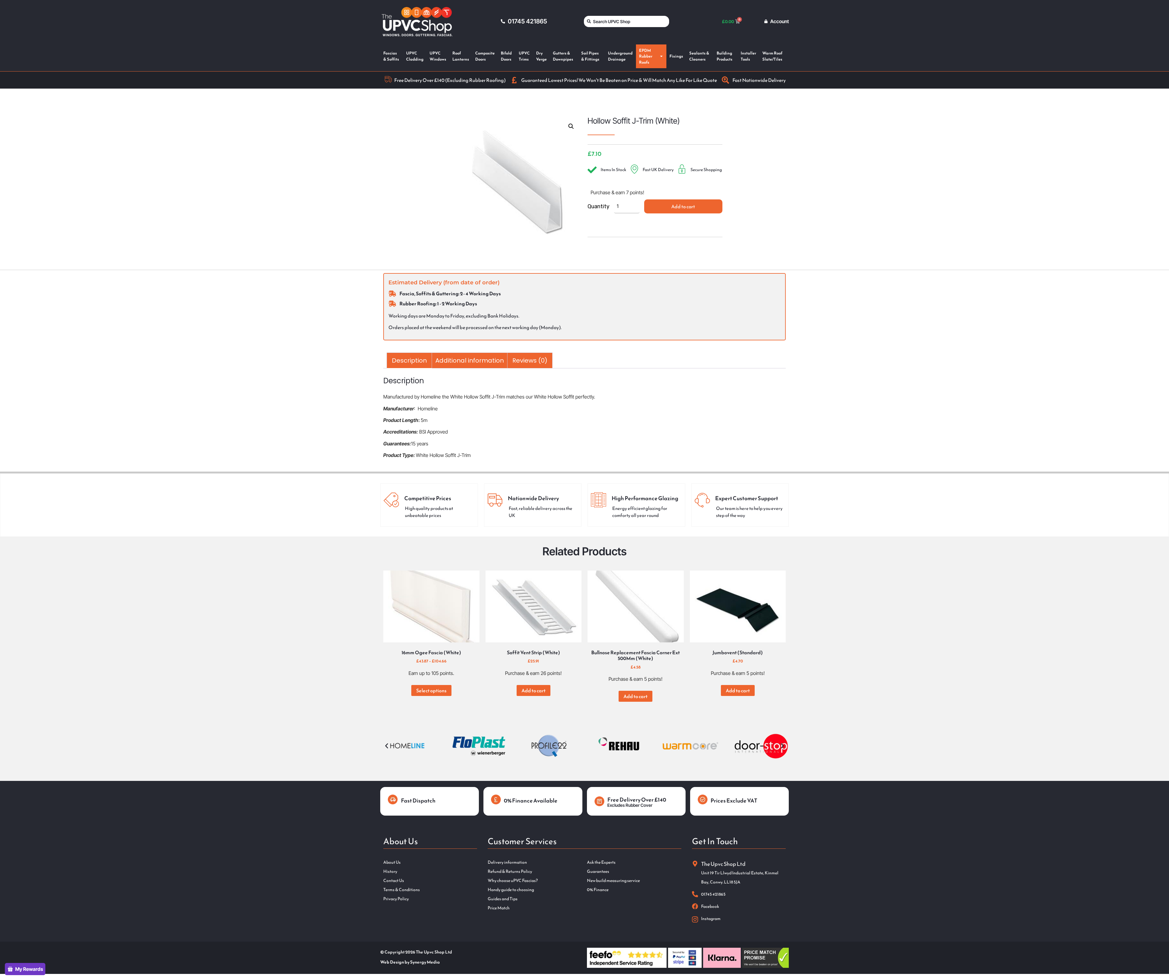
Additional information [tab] (469, 360)
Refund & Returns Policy (510, 872)
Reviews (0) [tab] (529, 360)
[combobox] (626, 21)
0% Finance (598, 890)
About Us (392, 862)
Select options (431, 690)
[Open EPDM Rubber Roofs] (661, 56)
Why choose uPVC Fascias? (513, 881)
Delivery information (507, 862)
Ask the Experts (601, 862)
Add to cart (683, 206)
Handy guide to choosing (511, 890)
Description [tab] (409, 360)
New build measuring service (613, 881)
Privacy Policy (396, 899)
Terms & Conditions (401, 890)
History (390, 872)
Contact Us (393, 881)
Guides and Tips (503, 899)
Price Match (499, 908)
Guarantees (598, 872)
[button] (571, 126)
